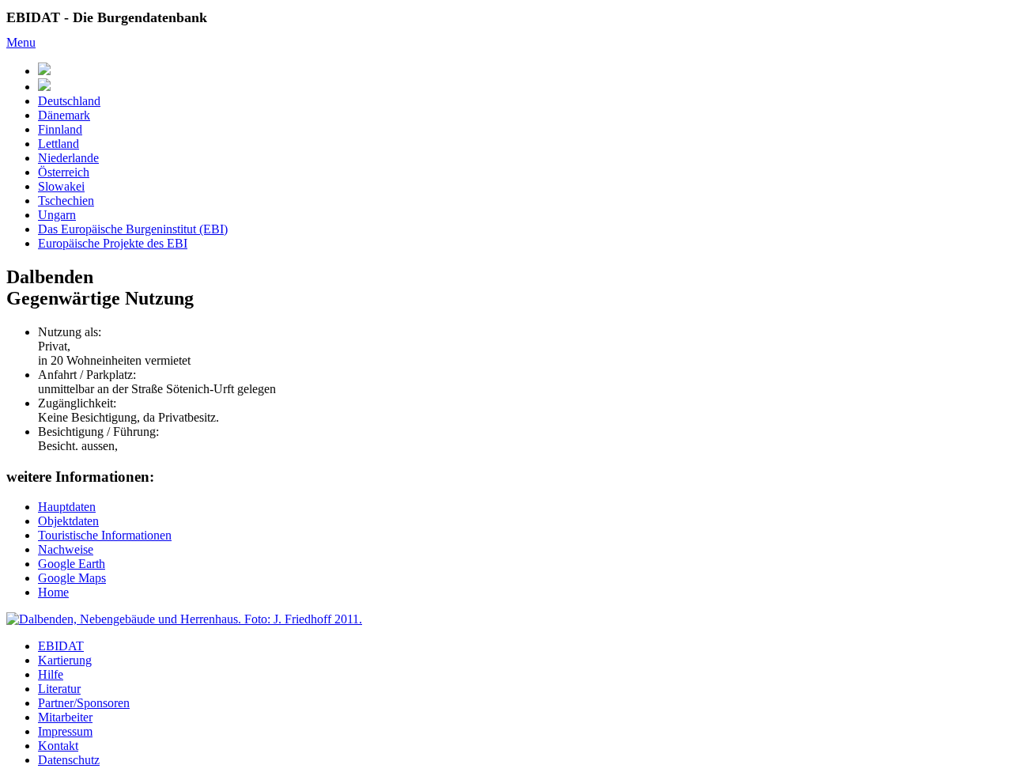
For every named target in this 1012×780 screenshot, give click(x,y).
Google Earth (71, 563)
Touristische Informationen (105, 535)
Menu (21, 42)
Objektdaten (68, 521)
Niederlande (68, 158)
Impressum (65, 731)
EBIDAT (61, 646)
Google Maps (72, 578)
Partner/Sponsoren (84, 703)
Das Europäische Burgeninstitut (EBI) (133, 229)
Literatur (59, 688)
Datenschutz (69, 760)
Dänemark (64, 115)
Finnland (60, 129)
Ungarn (57, 215)
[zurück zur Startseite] (44, 86)
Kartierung (65, 660)
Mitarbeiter (65, 717)
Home (53, 592)
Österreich (63, 172)
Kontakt (58, 745)
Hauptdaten (67, 506)
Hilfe (50, 674)
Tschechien (66, 200)
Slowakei (61, 186)
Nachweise (65, 549)
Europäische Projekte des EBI (112, 243)
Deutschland (69, 101)
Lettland (58, 143)
